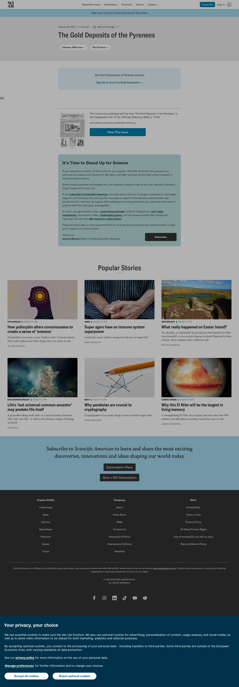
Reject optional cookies (74, 676)
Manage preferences (19, 665)
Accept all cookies (26, 676)
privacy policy (25, 657)
